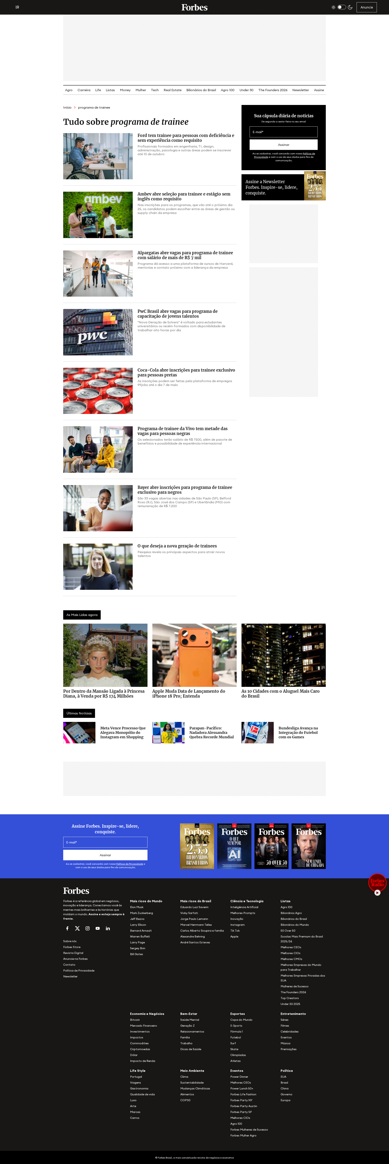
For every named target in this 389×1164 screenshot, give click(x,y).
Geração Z (187, 1025)
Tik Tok (235, 930)
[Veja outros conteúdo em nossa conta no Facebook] (67, 928)
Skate (234, 1049)
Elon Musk (136, 907)
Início (67, 107)
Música (285, 1043)
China (285, 1088)
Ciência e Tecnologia (246, 901)
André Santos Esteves (195, 942)
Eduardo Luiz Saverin (194, 907)
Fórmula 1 (236, 1031)
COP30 (185, 1100)
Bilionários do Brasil (201, 90)
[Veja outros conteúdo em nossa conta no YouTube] (98, 928)
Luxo (133, 1100)
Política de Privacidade (129, 863)
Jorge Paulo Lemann (194, 919)
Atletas (235, 1061)
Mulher (141, 90)
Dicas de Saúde (190, 1049)
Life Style (137, 1071)
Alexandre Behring (192, 936)
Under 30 (246, 90)
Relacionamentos (192, 1031)
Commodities (139, 1043)
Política (287, 1071)
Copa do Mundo (241, 1020)
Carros (134, 1118)
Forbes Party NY (241, 1100)
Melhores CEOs (291, 947)
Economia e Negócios (147, 1014)
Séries (285, 1020)
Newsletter (300, 90)
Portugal (136, 1076)
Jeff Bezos (137, 919)
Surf (233, 1043)
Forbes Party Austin (243, 1106)
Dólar (134, 1055)
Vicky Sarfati (189, 913)
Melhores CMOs (291, 959)
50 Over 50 (288, 930)
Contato (69, 964)
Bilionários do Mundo (295, 925)
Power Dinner (239, 1076)
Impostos (136, 1037)
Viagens (135, 1082)
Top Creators (290, 998)
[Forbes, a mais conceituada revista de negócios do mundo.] (94, 890)
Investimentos (140, 1031)
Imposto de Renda (142, 1061)
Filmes (285, 1025)
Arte (133, 1106)
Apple (234, 936)
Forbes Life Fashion (243, 1094)
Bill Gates (136, 954)
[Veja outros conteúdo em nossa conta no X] (77, 928)
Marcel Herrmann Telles (196, 925)
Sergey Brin (137, 948)
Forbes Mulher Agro (243, 1135)
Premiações (289, 1049)
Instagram (237, 925)
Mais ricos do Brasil (195, 901)
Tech (155, 90)
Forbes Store (71, 947)
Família (185, 1037)
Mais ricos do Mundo (146, 901)
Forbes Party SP (241, 1112)
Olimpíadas (238, 1055)
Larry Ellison (138, 925)
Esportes (237, 1014)
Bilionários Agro (291, 913)
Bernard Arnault (141, 930)
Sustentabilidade (192, 1082)
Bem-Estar (188, 1014)
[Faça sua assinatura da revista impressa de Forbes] (197, 846)
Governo (286, 1094)
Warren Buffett (140, 936)
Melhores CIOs (290, 953)
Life (98, 90)
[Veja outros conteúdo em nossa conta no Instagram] (87, 928)
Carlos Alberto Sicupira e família (202, 930)
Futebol (235, 1037)
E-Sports (236, 1025)
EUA (283, 1076)
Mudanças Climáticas (195, 1088)
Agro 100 (227, 90)
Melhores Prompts (242, 913)
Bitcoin (135, 1020)
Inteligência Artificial (244, 907)
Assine (319, 90)
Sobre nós (70, 941)
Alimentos (187, 1094)
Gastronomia (139, 1088)
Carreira (84, 90)
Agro (69, 90)
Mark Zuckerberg (141, 913)
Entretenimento (293, 1014)
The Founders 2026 (272, 90)
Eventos (286, 1037)
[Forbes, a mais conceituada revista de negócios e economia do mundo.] (194, 7)
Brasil (284, 1082)
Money (125, 90)
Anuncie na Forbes (75, 959)
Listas (110, 90)
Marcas (135, 1112)
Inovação (236, 919)
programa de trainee (94, 107)
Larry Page (137, 942)
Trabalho (186, 1043)
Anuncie (367, 7)
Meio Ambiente (192, 1071)
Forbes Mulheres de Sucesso (249, 1129)
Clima (184, 1076)
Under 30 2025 (290, 1004)
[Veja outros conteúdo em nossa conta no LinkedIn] (108, 928)
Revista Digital (73, 953)
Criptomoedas (140, 1049)
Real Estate (173, 90)
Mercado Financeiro (143, 1025)
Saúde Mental (189, 1020)
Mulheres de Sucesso (295, 986)
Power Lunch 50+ (241, 1088)
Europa (285, 1100)
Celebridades (290, 1031)
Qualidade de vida (142, 1094)
